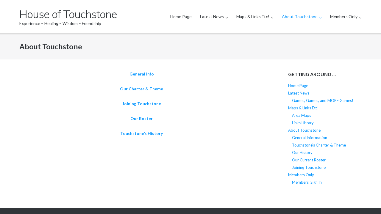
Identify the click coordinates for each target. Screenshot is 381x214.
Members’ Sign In (307, 182)
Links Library (303, 122)
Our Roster (141, 118)
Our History (302, 152)
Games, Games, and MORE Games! (322, 100)
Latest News (212, 16)
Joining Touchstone (141, 103)
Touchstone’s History (141, 133)
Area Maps (301, 115)
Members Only (343, 16)
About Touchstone (300, 16)
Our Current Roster (309, 160)
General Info (141, 73)
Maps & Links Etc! (252, 16)
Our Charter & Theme (141, 88)
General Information (309, 137)
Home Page (181, 16)
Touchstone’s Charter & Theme (319, 145)
